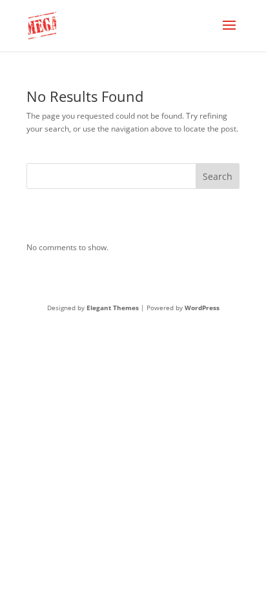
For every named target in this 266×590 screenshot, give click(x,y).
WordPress (202, 307)
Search (217, 176)
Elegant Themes (113, 307)
